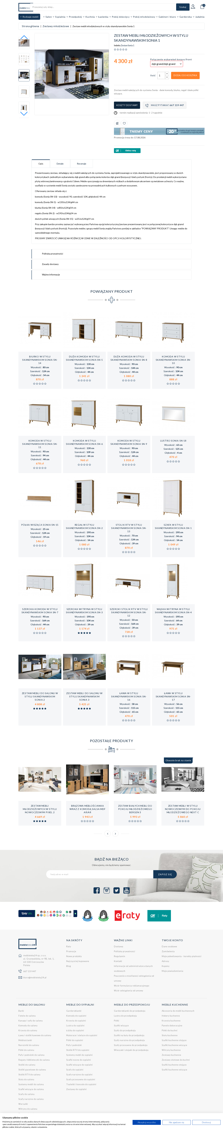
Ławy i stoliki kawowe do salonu (34, 1035)
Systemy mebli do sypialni (79, 1055)
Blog (68, 966)
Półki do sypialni (74, 1040)
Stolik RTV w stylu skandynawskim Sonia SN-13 (128, 528)
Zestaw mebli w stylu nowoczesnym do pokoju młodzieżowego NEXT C (183, 809)
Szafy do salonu (26, 1094)
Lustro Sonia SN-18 (173, 440)
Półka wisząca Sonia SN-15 (39, 524)
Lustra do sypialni (75, 1025)
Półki (116, 1020)
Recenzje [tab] (81, 163)
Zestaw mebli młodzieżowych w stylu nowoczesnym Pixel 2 (40, 809)
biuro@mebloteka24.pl (35, 977)
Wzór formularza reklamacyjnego (131, 986)
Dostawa (118, 946)
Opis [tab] (40, 163)
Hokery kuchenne (171, 1016)
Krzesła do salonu (27, 1030)
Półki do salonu (26, 1050)
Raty (68, 946)
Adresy (165, 961)
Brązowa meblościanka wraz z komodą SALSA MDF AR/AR (87, 809)
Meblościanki (25, 1040)
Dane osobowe (169, 946)
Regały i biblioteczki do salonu (34, 1060)
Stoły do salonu (26, 1079)
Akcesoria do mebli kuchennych (178, 1011)
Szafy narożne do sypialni (79, 1074)
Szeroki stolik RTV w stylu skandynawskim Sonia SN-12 (129, 612)
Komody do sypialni (76, 1016)
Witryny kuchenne (171, 1050)
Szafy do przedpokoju (125, 1030)
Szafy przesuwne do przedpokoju (131, 1045)
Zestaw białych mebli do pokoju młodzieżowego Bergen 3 (135, 809)
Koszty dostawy (127, 105)
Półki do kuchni (169, 1030)
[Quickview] (50, 351)
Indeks (117, 45)
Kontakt (118, 961)
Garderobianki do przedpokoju (129, 1011)
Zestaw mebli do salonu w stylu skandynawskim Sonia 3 (84, 696)
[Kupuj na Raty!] (159, 150)
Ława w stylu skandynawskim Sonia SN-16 (128, 696)
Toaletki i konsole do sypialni (81, 1084)
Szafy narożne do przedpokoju (129, 1040)
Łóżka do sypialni (75, 1030)
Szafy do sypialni (74, 1069)
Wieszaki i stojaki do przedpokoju (131, 1050)
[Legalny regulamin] (88, 915)
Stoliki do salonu (26, 1065)
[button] (24, 113)
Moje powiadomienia (172, 971)
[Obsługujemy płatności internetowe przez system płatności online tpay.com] (48, 913)
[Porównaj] (117, 123)
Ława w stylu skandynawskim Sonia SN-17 (173, 696)
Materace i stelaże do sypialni (81, 1035)
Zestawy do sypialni (76, 1089)
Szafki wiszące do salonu (31, 1089)
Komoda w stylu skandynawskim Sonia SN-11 (39, 444)
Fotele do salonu (27, 1016)
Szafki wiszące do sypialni (79, 1065)
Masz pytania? (167, 105)
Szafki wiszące (121, 1025)
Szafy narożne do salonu (31, 1099)
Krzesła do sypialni (76, 1020)
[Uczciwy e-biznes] (103, 915)
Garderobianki (73, 1011)
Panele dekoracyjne (172, 1025)
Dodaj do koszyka (185, 75)
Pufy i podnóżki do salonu (31, 1055)
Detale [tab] (60, 163)
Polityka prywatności (124, 951)
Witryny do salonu (27, 1109)
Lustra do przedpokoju (125, 1016)
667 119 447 (29, 971)
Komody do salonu (28, 1025)
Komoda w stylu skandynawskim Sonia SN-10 (173, 359)
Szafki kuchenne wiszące (174, 1045)
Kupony (165, 966)
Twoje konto (172, 940)
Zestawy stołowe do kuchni (176, 1060)
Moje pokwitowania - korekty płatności (181, 956)
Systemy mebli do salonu (31, 1084)
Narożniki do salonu (28, 1045)
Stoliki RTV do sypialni (77, 1050)
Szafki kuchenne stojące (174, 1040)
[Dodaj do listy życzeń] (124, 123)
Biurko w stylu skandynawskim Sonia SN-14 (39, 359)
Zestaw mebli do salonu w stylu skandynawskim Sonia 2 (40, 696)
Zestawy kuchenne (171, 1055)
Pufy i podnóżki (74, 1045)
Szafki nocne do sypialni (78, 1060)
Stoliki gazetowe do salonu (32, 1069)
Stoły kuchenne (170, 1035)
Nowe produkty (74, 956)
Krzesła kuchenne (171, 1020)
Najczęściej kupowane (77, 961)
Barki (21, 1011)
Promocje (71, 951)
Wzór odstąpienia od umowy (128, 990)
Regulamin (119, 956)
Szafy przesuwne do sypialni (80, 1079)
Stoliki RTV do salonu (29, 1074)
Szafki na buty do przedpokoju (129, 1035)
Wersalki (23, 1104)
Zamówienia (168, 951)
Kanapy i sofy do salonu (30, 1020)
